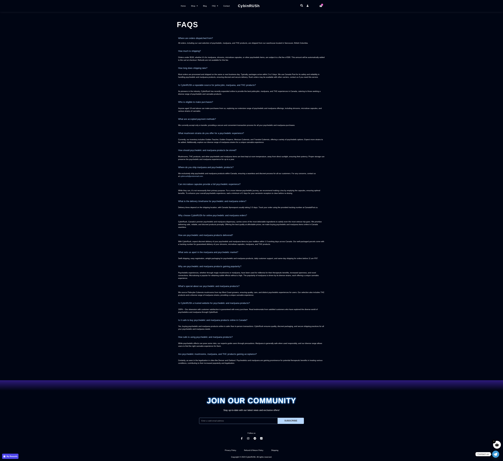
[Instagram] (248, 438)
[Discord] (261, 438)
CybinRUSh (249, 6)
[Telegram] (254, 438)
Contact (226, 6)
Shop (193, 6)
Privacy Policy (230, 450)
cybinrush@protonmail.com (191, 176)
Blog (205, 6)
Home (183, 6)
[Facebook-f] (241, 438)
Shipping (274, 450)
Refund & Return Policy (253, 450)
